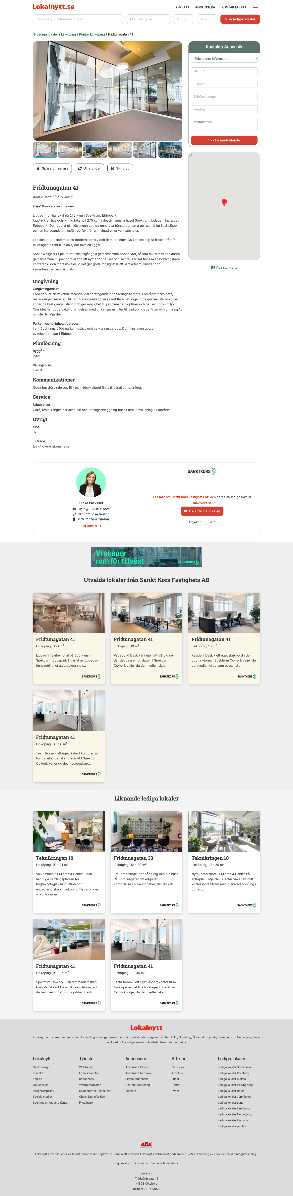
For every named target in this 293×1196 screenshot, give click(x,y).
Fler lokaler (89, 526)
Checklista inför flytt (92, 1096)
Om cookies (40, 1085)
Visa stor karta (226, 267)
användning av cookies (209, 1154)
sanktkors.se (202, 503)
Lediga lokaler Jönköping (234, 1096)
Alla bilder (91, 168)
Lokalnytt (42, 1058)
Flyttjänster (86, 1102)
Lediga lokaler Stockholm (234, 1067)
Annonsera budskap (138, 1073)
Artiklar (179, 1058)
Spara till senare (54, 168)
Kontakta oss (233, 7)
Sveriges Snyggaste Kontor (50, 1102)
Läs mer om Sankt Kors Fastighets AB (181, 497)
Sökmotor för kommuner (95, 1090)
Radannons (86, 1079)
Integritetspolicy (43, 1090)
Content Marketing (137, 1085)
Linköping (68, 34)
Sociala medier (42, 1096)
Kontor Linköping (92, 34)
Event (175, 1090)
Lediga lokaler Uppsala (233, 1120)
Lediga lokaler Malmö (232, 1079)
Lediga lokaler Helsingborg (235, 1085)
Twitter (154, 1163)
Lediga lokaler (47, 34)
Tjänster (87, 1058)
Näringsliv (178, 1067)
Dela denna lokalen (203, 511)
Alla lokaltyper (141, 19)
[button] (179, 44)
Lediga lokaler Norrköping (235, 1114)
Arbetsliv (177, 1073)
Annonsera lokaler (137, 1067)
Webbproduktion (90, 1085)
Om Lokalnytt (41, 1067)
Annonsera (135, 1058)
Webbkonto (86, 1067)
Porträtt (177, 1085)
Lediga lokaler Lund (231, 1102)
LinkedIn (142, 1163)
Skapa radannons (136, 1079)
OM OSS (182, 7)
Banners (130, 1090)
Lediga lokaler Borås (231, 1090)
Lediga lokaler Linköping (234, 1108)
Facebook (172, 1163)
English (37, 1079)
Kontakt (38, 1073)
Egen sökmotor (89, 1073)
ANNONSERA (205, 7)
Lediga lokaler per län (232, 1126)
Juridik (176, 1079)
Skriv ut (121, 168)
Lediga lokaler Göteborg (233, 1073)
